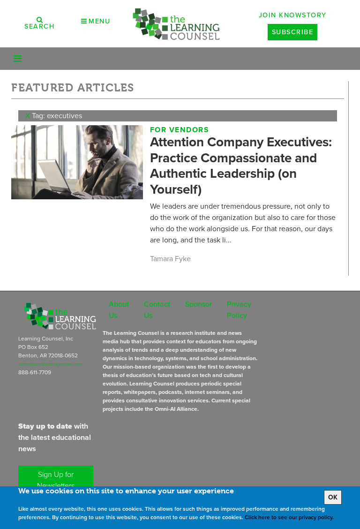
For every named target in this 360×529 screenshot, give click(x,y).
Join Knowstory (293, 15)
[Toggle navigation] (18, 59)
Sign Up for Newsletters (56, 480)
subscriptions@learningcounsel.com (50, 364)
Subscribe (293, 32)
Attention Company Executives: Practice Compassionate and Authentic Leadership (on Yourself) (241, 165)
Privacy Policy (239, 310)
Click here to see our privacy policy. (289, 517)
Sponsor (198, 304)
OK (333, 497)
